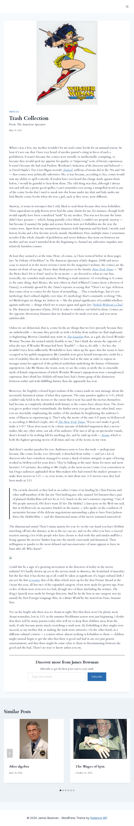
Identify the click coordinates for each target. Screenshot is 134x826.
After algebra (19, 766)
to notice (34, 580)
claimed (68, 170)
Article (14, 111)
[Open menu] (127, 6)
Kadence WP (98, 818)
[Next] (124, 753)
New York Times (102, 269)
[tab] (60, 790)
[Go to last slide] (10, 753)
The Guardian (75, 337)
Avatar (105, 435)
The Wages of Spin (90, 766)
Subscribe (97, 676)
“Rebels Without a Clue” (107, 305)
